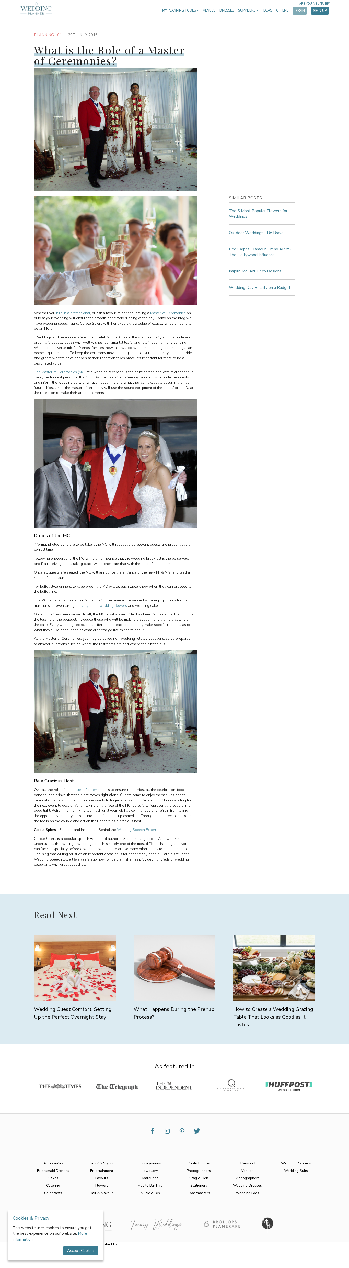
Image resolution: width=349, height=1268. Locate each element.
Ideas (267, 10)
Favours (101, 1178)
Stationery (198, 1185)
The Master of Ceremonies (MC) (59, 372)
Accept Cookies (81, 1250)
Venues (209, 10)
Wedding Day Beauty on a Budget (259, 287)
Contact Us (108, 1244)
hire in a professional (73, 313)
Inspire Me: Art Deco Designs (255, 271)
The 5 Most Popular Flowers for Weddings (258, 213)
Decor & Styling (101, 1163)
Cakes (53, 1178)
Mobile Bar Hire (150, 1185)
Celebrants (53, 1192)
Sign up (320, 10)
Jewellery (150, 1170)
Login (300, 10)
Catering (53, 1185)
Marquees (150, 1178)
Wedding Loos (247, 1192)
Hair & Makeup (102, 1192)
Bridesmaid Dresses (53, 1170)
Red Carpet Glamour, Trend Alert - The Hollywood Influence (260, 252)
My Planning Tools (179, 10)
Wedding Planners (296, 1163)
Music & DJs (150, 1192)
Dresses (226, 10)
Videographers (247, 1178)
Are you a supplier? (314, 4)
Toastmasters (199, 1192)
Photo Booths (199, 1163)
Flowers (101, 1185)
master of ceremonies (89, 789)
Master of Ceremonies (168, 313)
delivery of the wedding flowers (101, 605)
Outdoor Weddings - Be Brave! (256, 233)
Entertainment (101, 1170)
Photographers (199, 1170)
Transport (247, 1163)
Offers (282, 10)
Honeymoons (150, 1163)
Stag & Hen (198, 1178)
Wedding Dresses (247, 1185)
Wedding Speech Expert (136, 829)
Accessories (53, 1163)
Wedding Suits (296, 1170)
